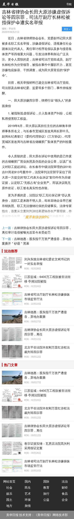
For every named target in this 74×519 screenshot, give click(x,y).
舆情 (28, 505)
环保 (28, 499)
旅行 (46, 493)
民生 (28, 487)
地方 (9, 505)
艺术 (28, 493)
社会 (9, 487)
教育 (46, 487)
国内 (28, 481)
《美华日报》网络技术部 (51, 515)
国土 (9, 499)
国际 (46, 481)
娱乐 (9, 493)
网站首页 (9, 481)
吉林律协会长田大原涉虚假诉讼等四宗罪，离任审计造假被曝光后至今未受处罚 (37, 230)
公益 (46, 499)
